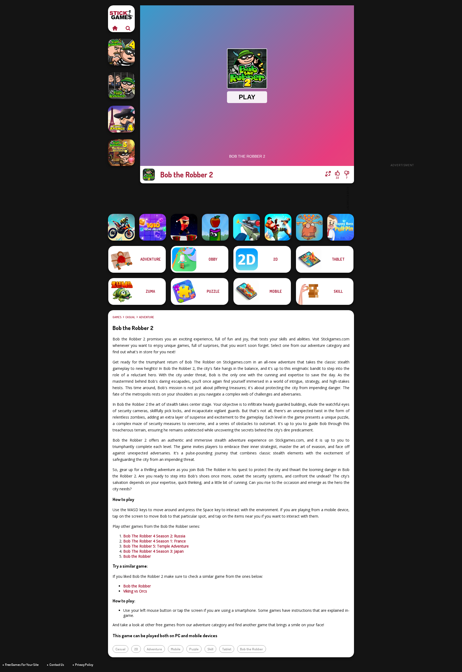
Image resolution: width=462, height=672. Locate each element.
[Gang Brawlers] (278, 227)
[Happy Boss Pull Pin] (340, 227)
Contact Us (56, 665)
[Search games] (128, 28)
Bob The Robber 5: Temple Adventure (156, 546)
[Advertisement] (402, 85)
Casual (130, 317)
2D (136, 649)
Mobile (175, 649)
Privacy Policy (84, 665)
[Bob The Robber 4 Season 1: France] (121, 119)
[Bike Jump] (121, 227)
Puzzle (194, 649)
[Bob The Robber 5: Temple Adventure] (121, 152)
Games (117, 317)
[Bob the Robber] (121, 85)
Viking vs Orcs (135, 591)
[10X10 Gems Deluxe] (152, 227)
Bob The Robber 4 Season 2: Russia (154, 535)
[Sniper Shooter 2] (246, 227)
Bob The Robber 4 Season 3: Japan (153, 551)
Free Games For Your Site (21, 665)
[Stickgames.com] (114, 28)
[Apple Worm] (215, 227)
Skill (210, 649)
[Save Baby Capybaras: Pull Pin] (309, 227)
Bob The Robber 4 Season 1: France (154, 541)
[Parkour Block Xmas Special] (184, 227)
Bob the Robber (137, 556)
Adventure (146, 317)
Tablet (226, 649)
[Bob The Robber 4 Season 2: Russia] (121, 52)
